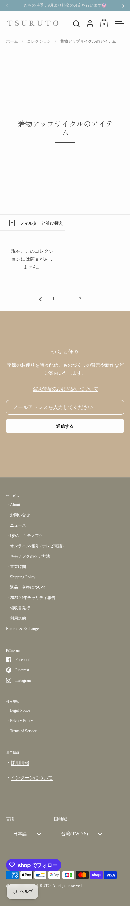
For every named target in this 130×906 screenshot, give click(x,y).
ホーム (12, 41)
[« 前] (40, 299)
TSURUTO (41, 885)
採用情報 (20, 762)
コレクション (39, 41)
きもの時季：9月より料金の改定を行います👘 (65, 5)
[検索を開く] (76, 23)
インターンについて (32, 777)
